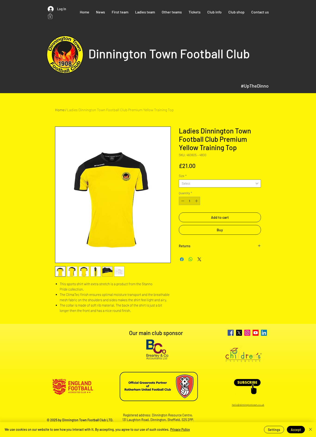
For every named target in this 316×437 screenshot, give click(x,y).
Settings (274, 430)
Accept (296, 430)
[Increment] (197, 201)
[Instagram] (247, 333)
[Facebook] (231, 333)
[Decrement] (182, 201)
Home (60, 110)
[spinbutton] (189, 201)
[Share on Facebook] (182, 259)
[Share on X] (199, 259)
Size (182, 176)
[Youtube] (256, 333)
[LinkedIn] (264, 333)
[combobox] (220, 183)
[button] (50, 16)
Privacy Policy (180, 429)
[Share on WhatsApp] (190, 259)
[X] (239, 333)
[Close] (310, 429)
